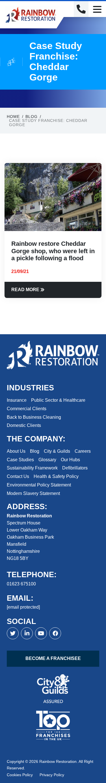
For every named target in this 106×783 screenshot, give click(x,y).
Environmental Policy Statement (39, 485)
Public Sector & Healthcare (58, 400)
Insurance (17, 400)
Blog (34, 451)
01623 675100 (21, 583)
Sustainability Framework (32, 467)
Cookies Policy (20, 775)
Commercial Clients (26, 408)
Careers (83, 451)
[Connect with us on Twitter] (13, 633)
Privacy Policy (52, 775)
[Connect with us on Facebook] (27, 633)
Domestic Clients (24, 425)
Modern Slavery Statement (33, 493)
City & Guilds (57, 451)
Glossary (47, 459)
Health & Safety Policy (56, 476)
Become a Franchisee (53, 658)
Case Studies (20, 459)
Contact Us (18, 476)
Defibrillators (75, 467)
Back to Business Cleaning (34, 417)
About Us (16, 451)
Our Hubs (70, 459)
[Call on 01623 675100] (81, 9)
